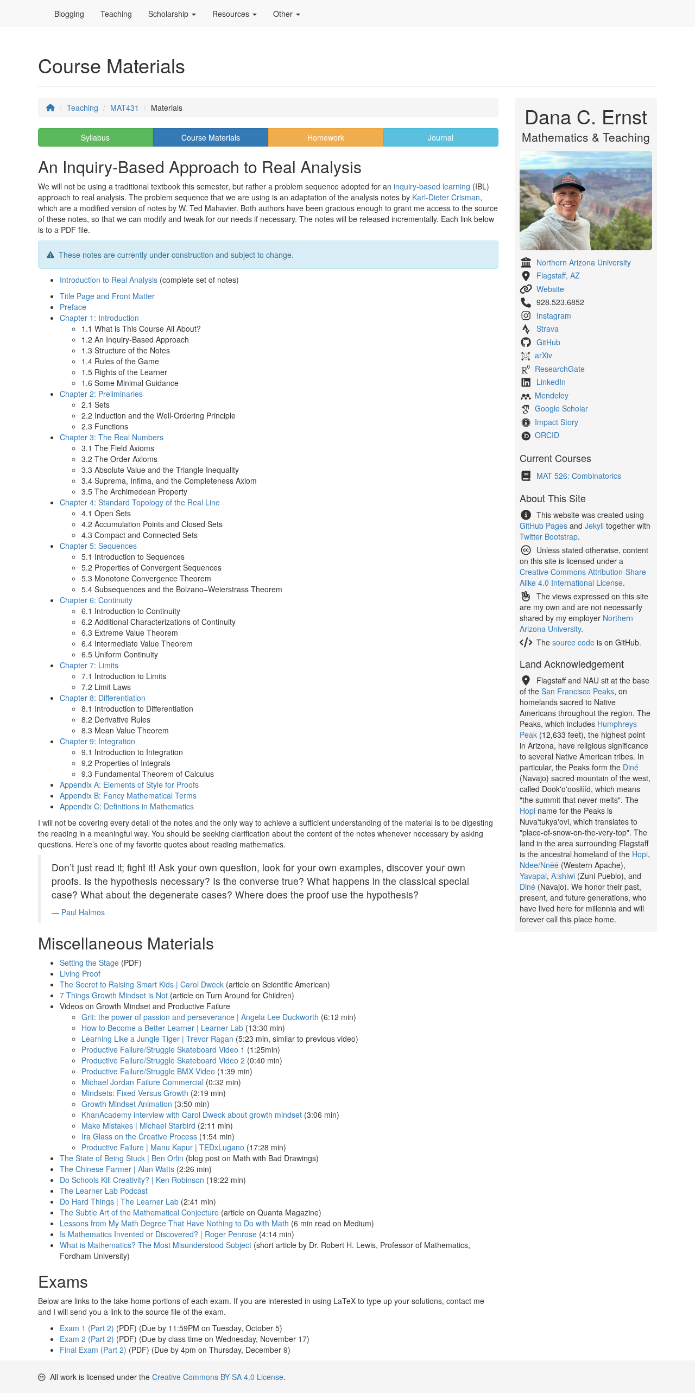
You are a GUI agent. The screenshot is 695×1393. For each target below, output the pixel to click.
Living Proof (80, 973)
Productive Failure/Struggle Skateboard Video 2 (163, 1060)
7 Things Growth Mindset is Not (114, 995)
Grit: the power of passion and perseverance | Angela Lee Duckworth (200, 1016)
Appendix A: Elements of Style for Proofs (129, 784)
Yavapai (533, 875)
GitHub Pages (543, 525)
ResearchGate (560, 368)
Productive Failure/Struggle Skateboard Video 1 (163, 1049)
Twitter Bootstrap (549, 536)
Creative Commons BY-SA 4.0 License (217, 1376)
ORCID (547, 434)
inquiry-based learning (432, 186)
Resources (231, 13)
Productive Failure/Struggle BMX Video (148, 1071)
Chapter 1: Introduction (99, 317)
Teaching (116, 13)
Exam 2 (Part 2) (87, 1338)
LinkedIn (551, 381)
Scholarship (169, 13)
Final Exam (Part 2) (93, 1349)
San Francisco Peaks (577, 691)
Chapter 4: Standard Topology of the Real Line (140, 502)
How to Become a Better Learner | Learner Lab (162, 1027)
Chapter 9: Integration (97, 741)
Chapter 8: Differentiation (103, 697)
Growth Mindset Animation (126, 1103)
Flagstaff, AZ (558, 275)
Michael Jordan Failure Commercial (142, 1082)
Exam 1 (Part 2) (87, 1327)
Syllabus (95, 137)
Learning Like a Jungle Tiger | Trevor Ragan (157, 1038)
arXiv (543, 355)
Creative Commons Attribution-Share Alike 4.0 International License (583, 577)
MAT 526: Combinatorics (578, 475)
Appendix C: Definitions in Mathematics (127, 806)
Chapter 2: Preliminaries (101, 393)
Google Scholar (561, 408)
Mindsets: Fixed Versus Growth (134, 1092)
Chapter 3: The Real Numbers (111, 437)
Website (550, 288)
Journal (440, 137)
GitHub (548, 342)
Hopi (527, 810)
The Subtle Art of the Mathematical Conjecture (139, 1212)
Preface (73, 306)
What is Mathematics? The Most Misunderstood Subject (155, 1244)
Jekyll (594, 525)
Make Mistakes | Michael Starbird (138, 1125)
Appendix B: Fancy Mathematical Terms (128, 795)
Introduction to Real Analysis (108, 279)
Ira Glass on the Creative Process (139, 1136)
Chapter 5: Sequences (98, 545)
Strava (547, 328)
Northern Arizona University (583, 262)
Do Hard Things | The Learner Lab (119, 1201)
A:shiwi (563, 875)
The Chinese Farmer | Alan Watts (117, 1168)
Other (284, 13)
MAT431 (124, 107)
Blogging (69, 13)
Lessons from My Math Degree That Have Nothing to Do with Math (174, 1223)
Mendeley (551, 395)
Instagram (553, 315)
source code (573, 642)
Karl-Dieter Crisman (446, 197)
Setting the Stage (89, 962)
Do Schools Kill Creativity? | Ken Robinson (132, 1179)
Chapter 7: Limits (89, 665)
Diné (631, 767)
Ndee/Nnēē (539, 864)
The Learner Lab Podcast (104, 1190)
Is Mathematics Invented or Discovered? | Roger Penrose (158, 1234)
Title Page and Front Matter (107, 295)
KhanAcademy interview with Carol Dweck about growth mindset (191, 1114)
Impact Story (556, 421)
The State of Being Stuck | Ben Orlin (122, 1158)
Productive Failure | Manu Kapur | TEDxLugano (162, 1147)
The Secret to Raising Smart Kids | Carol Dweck (142, 984)
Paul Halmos (83, 912)
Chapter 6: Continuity (96, 599)
